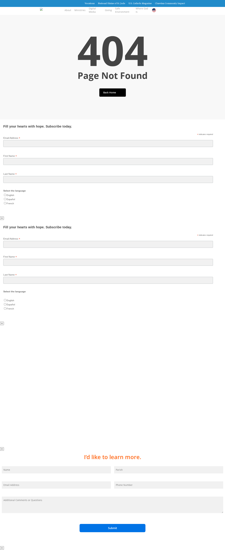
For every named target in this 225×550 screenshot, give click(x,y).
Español (11, 199)
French (10, 203)
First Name (10, 156)
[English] (155, 10)
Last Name (10, 174)
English (10, 195)
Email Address (11, 138)
